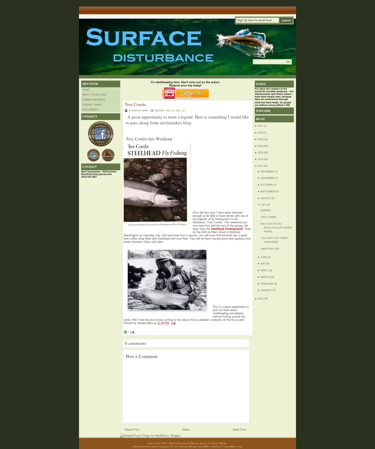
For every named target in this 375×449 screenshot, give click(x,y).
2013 (260, 152)
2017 (260, 126)
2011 (260, 166)
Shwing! (266, 210)
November (267, 178)
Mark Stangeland (179, 443)
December (267, 171)
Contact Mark (91, 104)
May (263, 263)
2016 (260, 132)
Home (85, 89)
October (267, 184)
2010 (260, 298)
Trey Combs (135, 104)
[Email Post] (172, 323)
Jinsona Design (188, 446)
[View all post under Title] (95, 8)
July (263, 204)
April (264, 270)
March (265, 277)
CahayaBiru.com (232, 446)
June (264, 257)
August (266, 198)
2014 (260, 146)
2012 (260, 159)
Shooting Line (270, 248)
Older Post (239, 429)
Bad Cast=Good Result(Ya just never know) (276, 227)
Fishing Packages (93, 99)
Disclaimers (90, 109)
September (268, 191)
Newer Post (132, 429)
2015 (260, 139)
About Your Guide (94, 94)
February (267, 283)
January (266, 290)
